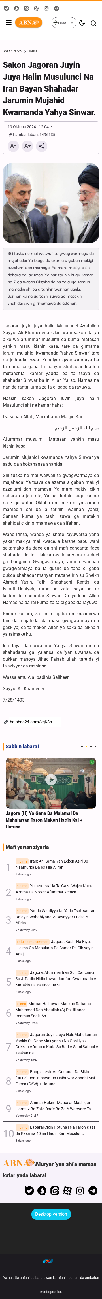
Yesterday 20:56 (27, 930)
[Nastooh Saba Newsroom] (51, 1261)
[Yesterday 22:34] (51, 783)
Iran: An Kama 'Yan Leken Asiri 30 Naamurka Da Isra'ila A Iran (52, 864)
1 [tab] (82, 746)
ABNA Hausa (33, 22)
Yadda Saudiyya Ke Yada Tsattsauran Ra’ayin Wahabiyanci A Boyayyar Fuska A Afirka (55, 917)
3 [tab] (91, 746)
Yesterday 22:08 (27, 1023)
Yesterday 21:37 (27, 1116)
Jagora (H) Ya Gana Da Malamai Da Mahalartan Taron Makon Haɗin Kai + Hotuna (44, 820)
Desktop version (51, 1214)
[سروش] (42, 1190)
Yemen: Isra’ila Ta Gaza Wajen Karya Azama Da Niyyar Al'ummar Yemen (55, 889)
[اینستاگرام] (80, 1190)
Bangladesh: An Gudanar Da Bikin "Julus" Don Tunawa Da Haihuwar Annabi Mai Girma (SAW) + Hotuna (55, 1078)
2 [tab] (86, 746)
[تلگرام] (92, 1190)
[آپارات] (67, 1190)
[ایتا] (54, 1190)
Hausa (62, 22)
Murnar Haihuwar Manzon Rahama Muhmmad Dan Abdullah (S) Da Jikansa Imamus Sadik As (53, 1010)
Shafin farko (12, 51)
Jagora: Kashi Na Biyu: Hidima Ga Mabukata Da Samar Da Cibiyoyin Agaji (55, 948)
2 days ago (23, 874)
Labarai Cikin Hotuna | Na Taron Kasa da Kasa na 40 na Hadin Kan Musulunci (56, 1130)
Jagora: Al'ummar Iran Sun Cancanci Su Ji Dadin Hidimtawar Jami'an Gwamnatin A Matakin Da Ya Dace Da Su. (56, 979)
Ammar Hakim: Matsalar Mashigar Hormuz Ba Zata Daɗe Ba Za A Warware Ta (53, 1105)
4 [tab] (95, 746)
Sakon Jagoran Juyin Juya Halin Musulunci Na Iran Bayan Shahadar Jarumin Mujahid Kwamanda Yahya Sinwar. (49, 88)
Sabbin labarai (22, 746)
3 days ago (23, 992)
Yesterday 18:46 (27, 1060)
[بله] (29, 1190)
